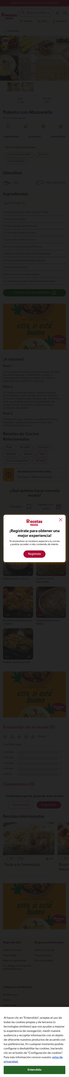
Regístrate (34, 554)
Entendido (34, 1069)
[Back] (61, 520)
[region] (34, 1042)
